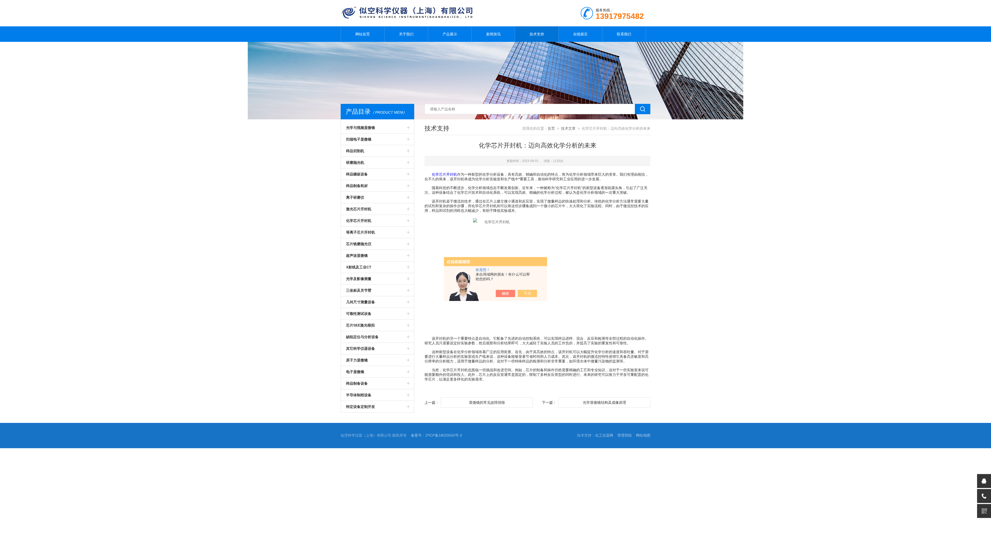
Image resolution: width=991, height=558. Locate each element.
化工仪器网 (604, 435)
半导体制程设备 (358, 395)
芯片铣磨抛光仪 (358, 244)
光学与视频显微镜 (360, 128)
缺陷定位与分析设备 (362, 337)
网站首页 (362, 34)
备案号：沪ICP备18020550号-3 (436, 435)
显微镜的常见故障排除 (487, 402)
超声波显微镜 (357, 255)
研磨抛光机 (355, 162)
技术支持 (537, 34)
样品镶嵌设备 (357, 174)
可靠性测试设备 (358, 314)
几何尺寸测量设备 (360, 302)
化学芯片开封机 (358, 221)
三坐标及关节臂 (358, 290)
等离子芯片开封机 (360, 232)
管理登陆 (624, 435)
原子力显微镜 (357, 360)
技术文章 (568, 128)
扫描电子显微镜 (358, 139)
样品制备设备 (357, 383)
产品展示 (450, 34)
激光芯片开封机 (358, 209)
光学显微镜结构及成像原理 (604, 402)
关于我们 (406, 34)
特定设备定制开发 (360, 407)
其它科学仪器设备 (360, 348)
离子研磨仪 (355, 197)
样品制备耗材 (357, 186)
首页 (551, 128)
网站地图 (643, 435)
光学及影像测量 (358, 279)
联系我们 (624, 34)
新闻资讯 (493, 34)
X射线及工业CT (358, 267)
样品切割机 (355, 151)
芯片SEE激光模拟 (360, 325)
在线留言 (580, 34)
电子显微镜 (355, 372)
